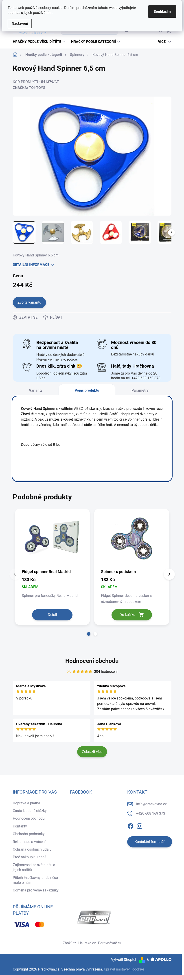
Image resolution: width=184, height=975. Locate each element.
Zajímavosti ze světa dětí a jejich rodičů (34, 867)
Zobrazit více (92, 752)
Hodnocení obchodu (92, 660)
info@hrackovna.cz (151, 804)
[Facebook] (130, 825)
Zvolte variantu (29, 302)
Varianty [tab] (35, 390)
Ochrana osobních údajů (32, 849)
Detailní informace (31, 264)
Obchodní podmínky (29, 834)
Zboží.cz (69, 943)
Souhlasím (162, 11)
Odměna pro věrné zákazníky (36, 890)
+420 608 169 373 (150, 813)
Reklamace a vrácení (29, 842)
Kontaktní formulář (149, 842)
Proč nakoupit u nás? (29, 857)
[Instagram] (139, 825)
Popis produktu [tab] (87, 390)
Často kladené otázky (30, 811)
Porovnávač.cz (109, 943)
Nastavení (20, 23)
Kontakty (20, 826)
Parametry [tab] (140, 390)
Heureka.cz (87, 943)
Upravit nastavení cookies (124, 969)
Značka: (29, 88)
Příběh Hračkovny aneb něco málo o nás (35, 880)
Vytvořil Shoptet (123, 959)
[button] (88, 633)
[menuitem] (40, 42)
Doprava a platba (26, 803)
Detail (52, 615)
